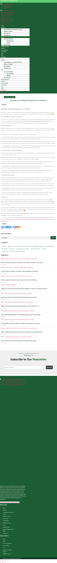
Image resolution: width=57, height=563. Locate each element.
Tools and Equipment (49, 246)
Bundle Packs (10, 41)
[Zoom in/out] (9, 560)
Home (2, 26)
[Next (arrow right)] (4, 562)
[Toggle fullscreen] (6, 560)
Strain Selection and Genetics (22, 249)
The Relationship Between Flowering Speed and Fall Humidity (20, 314)
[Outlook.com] (15, 227)
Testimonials (4, 51)
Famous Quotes (4, 50)
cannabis (7, 221)
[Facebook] (2, 227)
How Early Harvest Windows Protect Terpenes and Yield (19, 297)
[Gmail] (12, 227)
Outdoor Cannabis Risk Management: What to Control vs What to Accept (24, 288)
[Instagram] (17, 227)
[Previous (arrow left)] (1, 562)
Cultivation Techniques (10, 97)
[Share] (4, 560)
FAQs (2, 55)
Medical (3, 48)
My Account (7, 45)
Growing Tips (7, 35)
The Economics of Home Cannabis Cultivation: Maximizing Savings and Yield (23, 219)
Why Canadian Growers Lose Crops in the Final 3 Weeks (19, 280)
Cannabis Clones (5, 251)
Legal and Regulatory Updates (36, 246)
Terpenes (4, 246)
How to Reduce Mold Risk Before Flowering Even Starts (18, 340)
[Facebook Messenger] (10, 227)
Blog (2, 53)
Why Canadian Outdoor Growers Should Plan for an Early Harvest (22, 332)
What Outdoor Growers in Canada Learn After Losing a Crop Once (22, 262)
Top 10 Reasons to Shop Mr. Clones (13, 29)
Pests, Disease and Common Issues (20, 246)
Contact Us (3, 90)
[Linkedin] (7, 227)
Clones (8, 43)
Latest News (11, 249)
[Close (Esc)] (1, 560)
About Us (3, 27)
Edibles (9, 246)
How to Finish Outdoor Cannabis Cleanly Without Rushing (19, 271)
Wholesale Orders (5, 46)
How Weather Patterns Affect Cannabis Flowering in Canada (20, 323)
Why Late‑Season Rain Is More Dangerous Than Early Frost (20, 306)
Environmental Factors (35, 249)
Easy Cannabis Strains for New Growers (22, 218)
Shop (2, 37)
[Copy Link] (20, 227)
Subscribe (49, 367)
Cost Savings (4, 249)
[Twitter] (5, 227)
